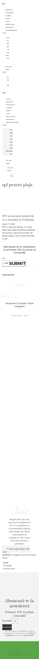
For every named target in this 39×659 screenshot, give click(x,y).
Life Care (19, 315)
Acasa (8, 99)
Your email (7, 628)
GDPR (26, 315)
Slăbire (8, 15)
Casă (7, 21)
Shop (7, 69)
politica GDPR (28, 642)
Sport (8, 18)
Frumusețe (10, 13)
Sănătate (9, 10)
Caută (5, 570)
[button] (5, 33)
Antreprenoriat (11, 30)
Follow (8, 66)
